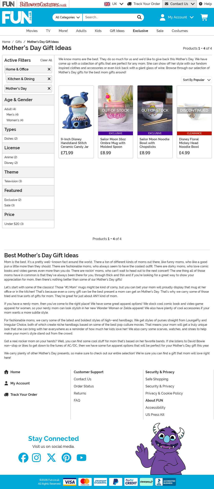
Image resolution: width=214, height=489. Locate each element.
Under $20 (11, 224)
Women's (12, 120)
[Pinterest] (66, 458)
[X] (51, 458)
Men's (10, 114)
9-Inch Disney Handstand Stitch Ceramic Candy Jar (75, 143)
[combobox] (109, 17)
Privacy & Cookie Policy (164, 393)
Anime (8, 157)
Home (15, 372)
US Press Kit (154, 415)
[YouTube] (81, 458)
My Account (20, 383)
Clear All (46, 60)
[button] (176, 17)
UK (114, 4)
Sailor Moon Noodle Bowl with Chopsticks (154, 143)
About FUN (154, 400)
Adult (8, 109)
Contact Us (179, 4)
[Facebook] (23, 458)
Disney (9, 163)
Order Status (84, 386)
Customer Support (88, 372)
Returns (80, 393)
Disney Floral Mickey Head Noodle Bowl (189, 143)
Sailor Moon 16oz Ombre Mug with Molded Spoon (113, 143)
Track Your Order (147, 4)
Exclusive (10, 200)
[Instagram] (36, 458)
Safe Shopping (156, 379)
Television (11, 181)
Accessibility (155, 408)
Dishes (8, 138)
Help (208, 4)
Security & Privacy (160, 372)
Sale (7, 205)
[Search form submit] (139, 17)
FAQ (77, 400)
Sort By (193, 80)
